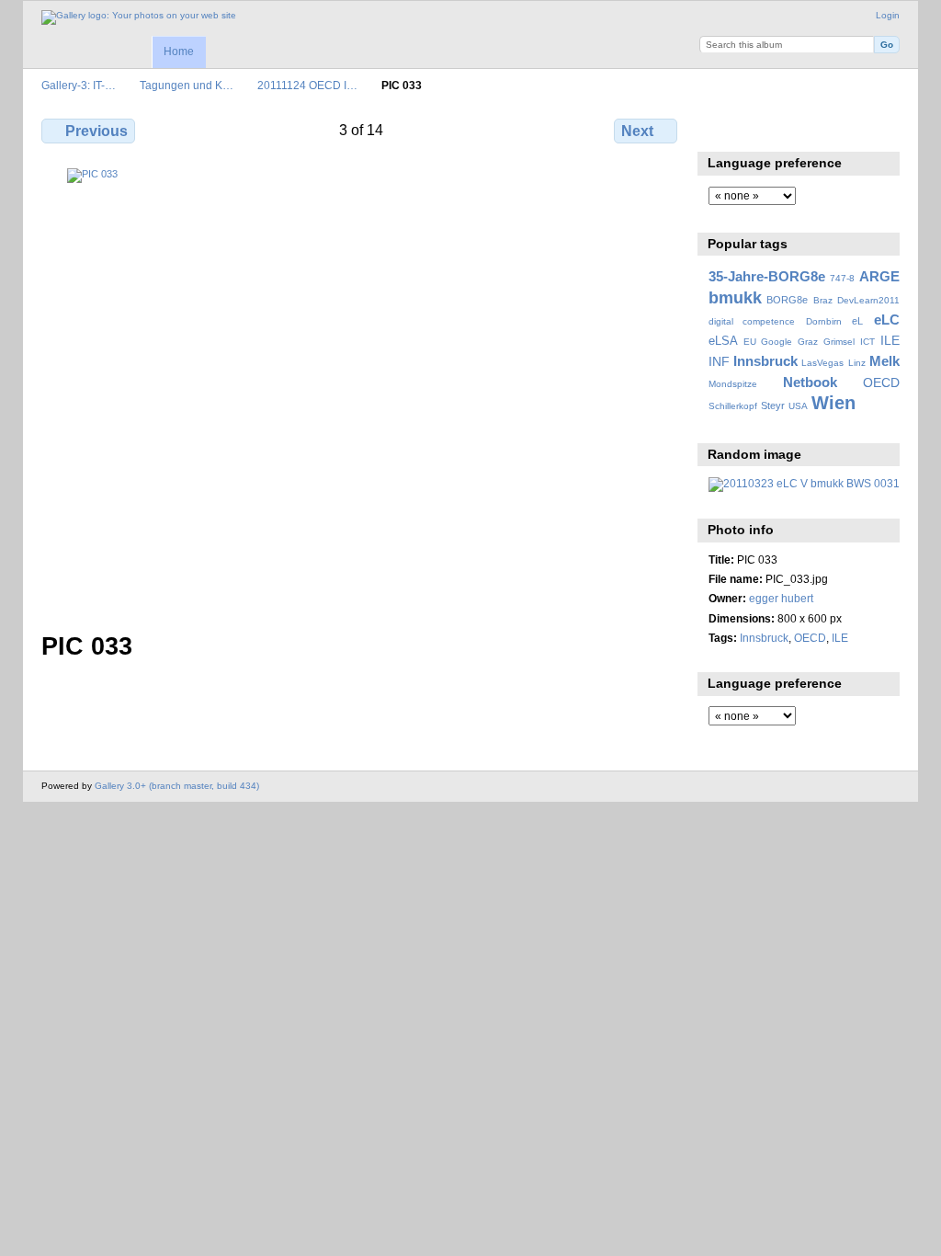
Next (637, 131)
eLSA (723, 341)
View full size (718, 129)
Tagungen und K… (186, 85)
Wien (833, 403)
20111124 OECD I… (307, 85)
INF (719, 361)
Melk (884, 361)
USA (798, 406)
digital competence (752, 321)
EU (749, 342)
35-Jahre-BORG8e (767, 276)
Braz (823, 300)
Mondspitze (733, 384)
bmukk (735, 297)
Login (888, 15)
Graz (808, 342)
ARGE (879, 276)
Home (179, 51)
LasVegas (822, 363)
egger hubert (781, 598)
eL (857, 320)
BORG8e (787, 299)
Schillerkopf (733, 406)
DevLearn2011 (868, 300)
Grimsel (839, 342)
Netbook (810, 382)
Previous (96, 131)
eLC (887, 319)
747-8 (842, 278)
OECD (881, 382)
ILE (890, 340)
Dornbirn (824, 321)
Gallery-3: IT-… (78, 85)
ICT (867, 342)
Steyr (773, 405)
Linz (857, 363)
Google (776, 342)
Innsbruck (765, 361)
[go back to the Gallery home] (138, 17)
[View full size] (361, 389)
